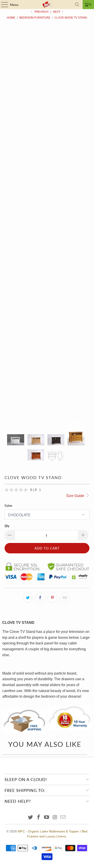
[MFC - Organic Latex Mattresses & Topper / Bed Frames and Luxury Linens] (47, 4)
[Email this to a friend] (65, 598)
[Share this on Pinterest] (52, 598)
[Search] (77, 4)
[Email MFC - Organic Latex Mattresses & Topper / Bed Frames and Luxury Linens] (63, 817)
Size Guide (75, 496)
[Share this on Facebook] (40, 598)
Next (57, 11)
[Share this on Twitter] (28, 598)
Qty (7, 526)
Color (8, 505)
